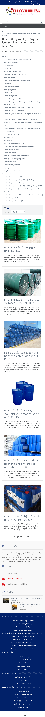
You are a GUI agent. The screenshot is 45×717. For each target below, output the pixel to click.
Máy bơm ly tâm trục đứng (12, 72)
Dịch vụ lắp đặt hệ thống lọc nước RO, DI (23, 642)
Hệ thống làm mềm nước (23, 663)
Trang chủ (5, 31)
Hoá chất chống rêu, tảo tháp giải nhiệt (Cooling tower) (21, 120)
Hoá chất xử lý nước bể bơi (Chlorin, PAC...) (17, 201)
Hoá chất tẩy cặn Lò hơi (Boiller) (14, 183)
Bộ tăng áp (7, 168)
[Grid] (5, 208)
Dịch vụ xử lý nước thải (23, 627)
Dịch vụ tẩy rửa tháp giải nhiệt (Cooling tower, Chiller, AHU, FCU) (23, 633)
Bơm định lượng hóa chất (12, 165)
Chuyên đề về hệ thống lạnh (23, 695)
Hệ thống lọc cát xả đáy (23, 666)
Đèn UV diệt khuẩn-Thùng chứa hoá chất (17, 81)
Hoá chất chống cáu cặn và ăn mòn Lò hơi (17, 177)
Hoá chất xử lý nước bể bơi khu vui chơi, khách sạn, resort (22, 128)
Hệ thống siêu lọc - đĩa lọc (12, 135)
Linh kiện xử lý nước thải (11, 87)
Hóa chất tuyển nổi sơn (11, 150)
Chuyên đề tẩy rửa (23, 698)
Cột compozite (8, 66)
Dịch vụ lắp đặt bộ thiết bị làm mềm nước (23, 646)
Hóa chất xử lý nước (10, 96)
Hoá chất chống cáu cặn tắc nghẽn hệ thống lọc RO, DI (20, 108)
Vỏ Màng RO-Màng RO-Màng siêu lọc (15, 75)
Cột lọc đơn (7, 69)
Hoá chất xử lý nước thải (11, 198)
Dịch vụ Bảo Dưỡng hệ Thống (23, 624)
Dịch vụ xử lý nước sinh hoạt (23, 639)
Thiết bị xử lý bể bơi (10, 90)
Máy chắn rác (8, 138)
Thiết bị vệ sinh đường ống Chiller (14, 159)
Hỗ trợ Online (23, 680)
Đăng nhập (39, 4)
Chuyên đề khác (23, 707)
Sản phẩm (5, 56)
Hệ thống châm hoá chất (23, 660)
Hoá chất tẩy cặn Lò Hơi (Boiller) (14, 111)
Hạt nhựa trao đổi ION (11, 131)
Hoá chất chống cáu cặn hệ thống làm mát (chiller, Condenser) (23, 195)
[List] (8, 208)
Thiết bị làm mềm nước (11, 62)
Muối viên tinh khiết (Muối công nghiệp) (16, 156)
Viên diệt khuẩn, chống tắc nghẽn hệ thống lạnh (19, 147)
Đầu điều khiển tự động (23, 657)
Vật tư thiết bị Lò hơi (10, 162)
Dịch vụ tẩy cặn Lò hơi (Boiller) (23, 630)
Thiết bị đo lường (9, 78)
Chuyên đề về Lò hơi (23, 691)
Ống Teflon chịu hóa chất (12, 171)
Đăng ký (32, 4)
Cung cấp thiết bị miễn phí (23, 683)
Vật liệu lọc (7, 84)
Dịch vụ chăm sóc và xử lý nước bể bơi (23, 649)
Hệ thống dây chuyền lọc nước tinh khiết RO (17, 59)
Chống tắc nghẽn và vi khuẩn (23, 704)
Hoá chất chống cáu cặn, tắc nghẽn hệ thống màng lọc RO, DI (23, 186)
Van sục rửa (8, 93)
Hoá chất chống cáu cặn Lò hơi (13, 99)
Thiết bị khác (23, 669)
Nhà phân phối (7, 174)
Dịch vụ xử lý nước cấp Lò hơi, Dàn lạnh (23, 636)
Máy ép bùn (8, 141)
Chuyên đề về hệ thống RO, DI (23, 701)
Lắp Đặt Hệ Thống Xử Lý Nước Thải (23, 621)
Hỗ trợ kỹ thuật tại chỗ (23, 677)
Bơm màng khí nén (10, 153)
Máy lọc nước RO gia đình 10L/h (14, 144)
